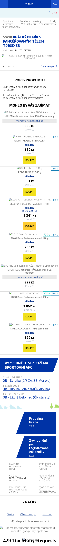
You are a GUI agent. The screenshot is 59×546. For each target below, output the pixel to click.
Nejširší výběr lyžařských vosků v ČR (46, 478)
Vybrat (29, 226)
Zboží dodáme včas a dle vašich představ (47, 489)
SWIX (7, 37)
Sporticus (7, 21)
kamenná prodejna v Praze (15, 466)
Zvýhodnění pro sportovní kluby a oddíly (18, 489)
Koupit (29, 160)
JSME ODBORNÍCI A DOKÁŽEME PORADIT (47, 466)
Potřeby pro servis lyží (31, 21)
